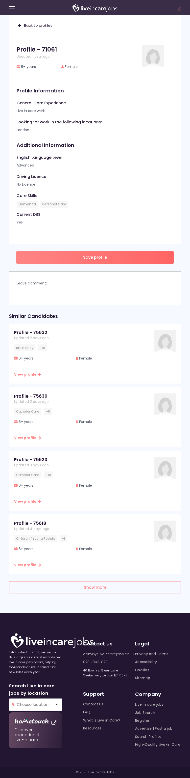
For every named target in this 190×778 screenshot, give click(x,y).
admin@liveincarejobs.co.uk (108, 654)
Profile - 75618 (30, 523)
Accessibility (146, 661)
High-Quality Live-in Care (157, 744)
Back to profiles (36, 25)
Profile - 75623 (30, 459)
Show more (95, 587)
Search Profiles (148, 736)
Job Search (145, 712)
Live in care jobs (149, 704)
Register (142, 720)
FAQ (86, 712)
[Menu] (12, 8)
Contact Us (93, 704)
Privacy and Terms (151, 653)
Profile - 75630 (31, 396)
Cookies (142, 669)
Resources (92, 728)
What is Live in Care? (101, 720)
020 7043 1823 (95, 662)
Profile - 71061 (37, 49)
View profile (26, 374)
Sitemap (142, 677)
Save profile (95, 257)
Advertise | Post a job (153, 728)
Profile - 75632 (30, 332)
